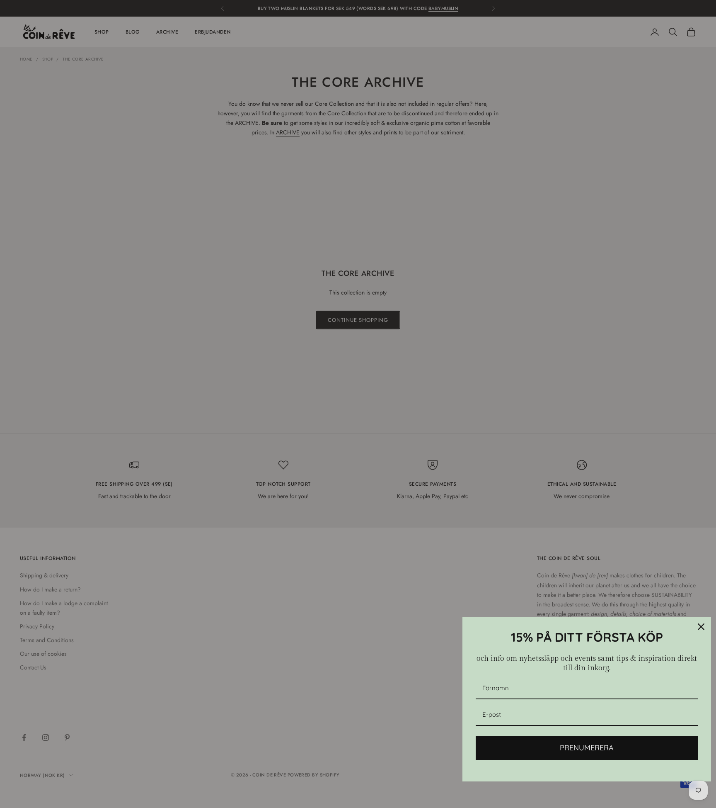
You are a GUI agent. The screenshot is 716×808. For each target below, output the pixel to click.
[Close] (701, 627)
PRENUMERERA (587, 747)
